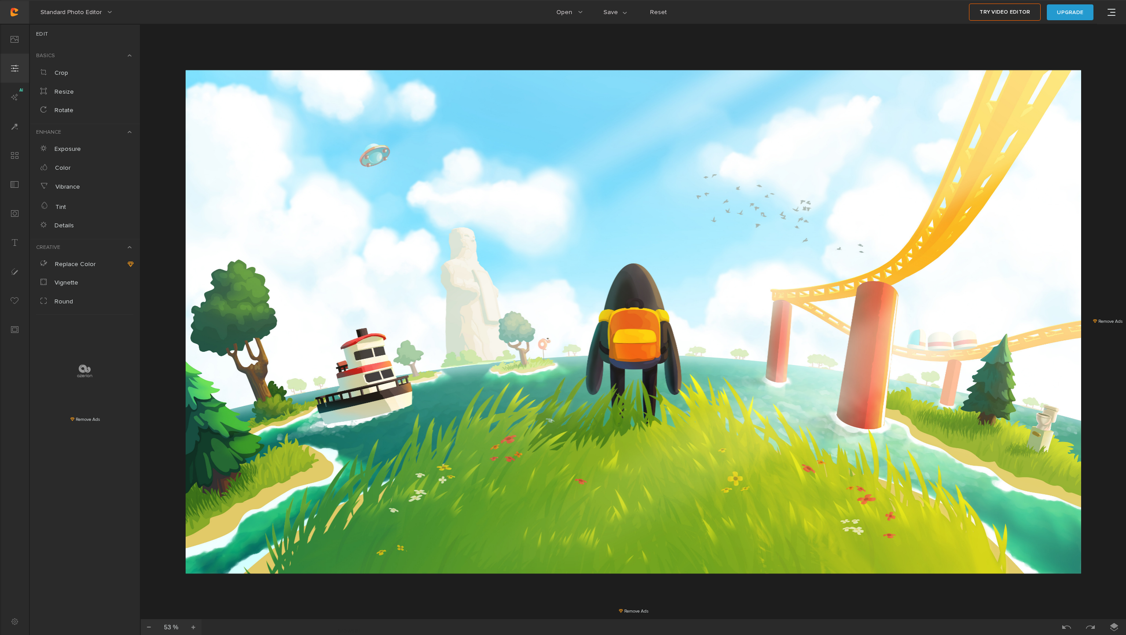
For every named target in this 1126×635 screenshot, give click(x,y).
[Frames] (14, 329)
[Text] (14, 242)
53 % (171, 627)
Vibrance (67, 186)
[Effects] (14, 126)
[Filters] (14, 155)
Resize (63, 91)
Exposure (67, 149)
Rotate (63, 110)
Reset (658, 12)
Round (63, 301)
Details (63, 225)
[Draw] (14, 271)
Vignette (65, 282)
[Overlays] (14, 184)
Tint (60, 207)
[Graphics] (14, 300)
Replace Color (74, 264)
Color (61, 168)
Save (620, 16)
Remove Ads (87, 419)
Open (573, 16)
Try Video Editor (1005, 12)
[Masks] (14, 213)
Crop (60, 73)
